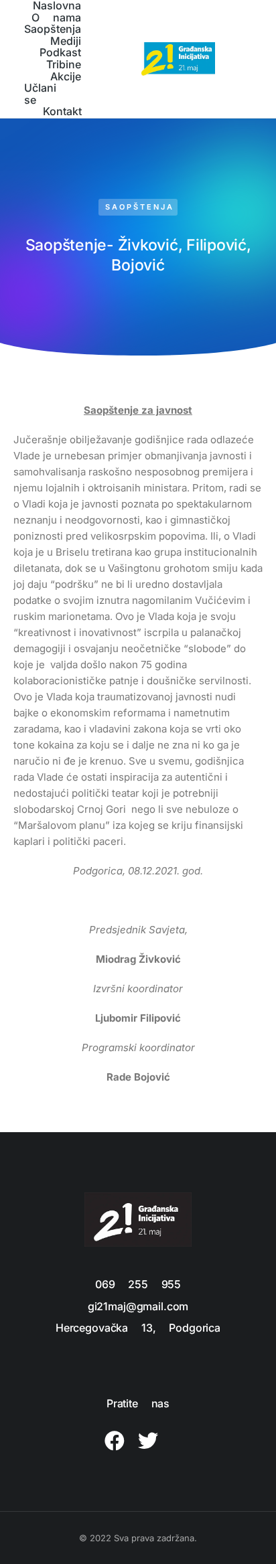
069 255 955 (138, 1284)
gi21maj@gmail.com (138, 1306)
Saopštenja (139, 207)
